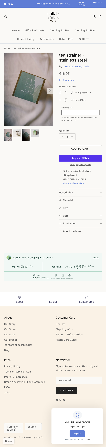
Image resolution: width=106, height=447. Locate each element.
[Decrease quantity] (61, 137)
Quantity (64, 130)
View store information (73, 183)
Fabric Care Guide (66, 339)
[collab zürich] (53, 16)
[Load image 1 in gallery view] (28, 89)
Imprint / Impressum (16, 376)
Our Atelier (10, 334)
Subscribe (66, 390)
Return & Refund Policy (69, 334)
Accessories (47, 39)
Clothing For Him (85, 30)
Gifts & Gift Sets (34, 30)
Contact (60, 324)
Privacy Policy (12, 366)
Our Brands (10, 339)
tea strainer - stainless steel (26, 48)
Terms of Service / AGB (17, 371)
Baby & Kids (66, 39)
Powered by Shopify (33, 437)
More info (96, 257)
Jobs (7, 392)
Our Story (9, 324)
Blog (6, 350)
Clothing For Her (59, 30)
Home (7, 48)
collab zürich (17, 437)
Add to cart (80, 148)
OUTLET (84, 39)
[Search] (5, 16)
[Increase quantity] (72, 137)
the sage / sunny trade (76, 66)
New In (15, 30)
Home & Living (25, 39)
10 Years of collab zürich (18, 344)
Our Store (9, 329)
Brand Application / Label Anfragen (24, 382)
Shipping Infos (64, 329)
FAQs (7, 387)
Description (66, 192)
